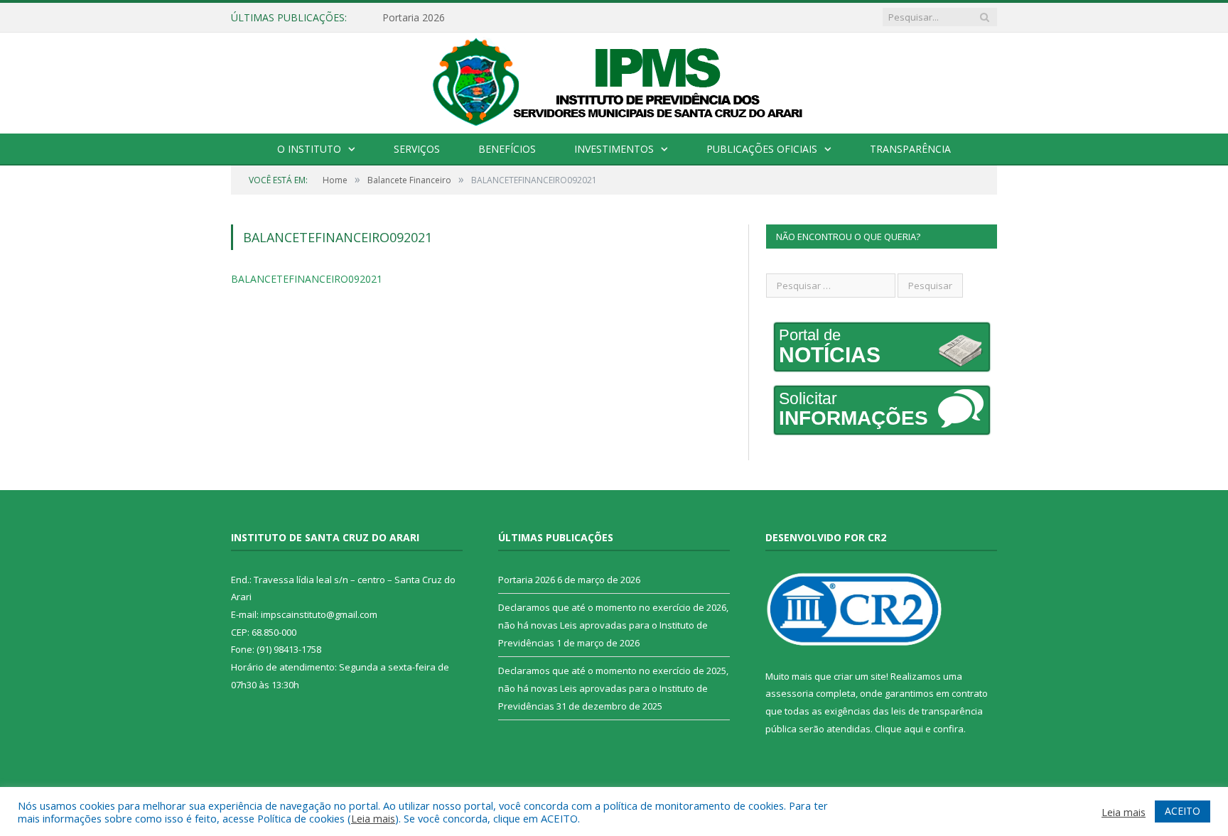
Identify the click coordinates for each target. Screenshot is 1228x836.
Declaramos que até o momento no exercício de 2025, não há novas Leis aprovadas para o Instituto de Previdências (613, 688)
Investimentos (614, 149)
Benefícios (507, 149)
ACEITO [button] (1182, 811)
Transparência (910, 149)
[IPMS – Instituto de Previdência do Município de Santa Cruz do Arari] (614, 81)
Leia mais (373, 818)
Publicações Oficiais (761, 149)
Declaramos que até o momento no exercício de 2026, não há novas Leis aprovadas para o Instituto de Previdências (613, 624)
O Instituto (309, 149)
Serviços (417, 149)
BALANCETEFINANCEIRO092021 (306, 279)
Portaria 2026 (413, 17)
